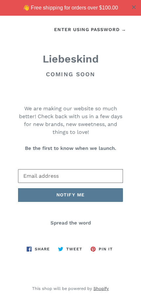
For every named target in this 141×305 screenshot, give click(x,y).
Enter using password (90, 29)
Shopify (101, 288)
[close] (134, 7)
